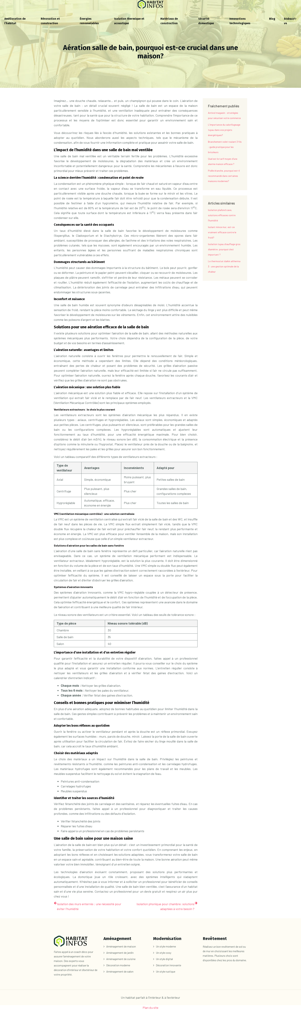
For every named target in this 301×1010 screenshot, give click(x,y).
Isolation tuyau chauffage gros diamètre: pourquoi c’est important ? (224, 249)
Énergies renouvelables (89, 21)
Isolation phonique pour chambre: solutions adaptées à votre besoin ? (165, 906)
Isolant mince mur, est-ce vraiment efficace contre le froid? (222, 232)
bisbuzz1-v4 (290, 21)
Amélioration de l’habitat (15, 21)
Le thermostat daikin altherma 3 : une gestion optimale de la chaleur (224, 266)
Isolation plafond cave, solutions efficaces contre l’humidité (222, 215)
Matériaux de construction (169, 21)
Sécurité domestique (206, 21)
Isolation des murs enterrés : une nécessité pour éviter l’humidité (89, 906)
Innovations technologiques (239, 21)
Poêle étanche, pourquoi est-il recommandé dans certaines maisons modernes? (224, 176)
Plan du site (150, 1007)
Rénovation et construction (50, 21)
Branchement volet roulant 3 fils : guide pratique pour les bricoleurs (225, 147)
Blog (272, 18)
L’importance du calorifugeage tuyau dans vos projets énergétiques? (224, 130)
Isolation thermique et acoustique (129, 21)
